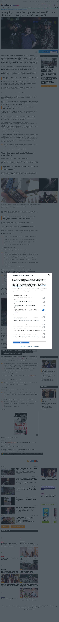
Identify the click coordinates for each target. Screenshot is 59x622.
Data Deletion (23, 346)
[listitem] (29, 295)
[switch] (43, 298)
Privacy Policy (36, 346)
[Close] (49, 275)
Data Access (29, 346)
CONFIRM (21, 342)
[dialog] (29, 311)
